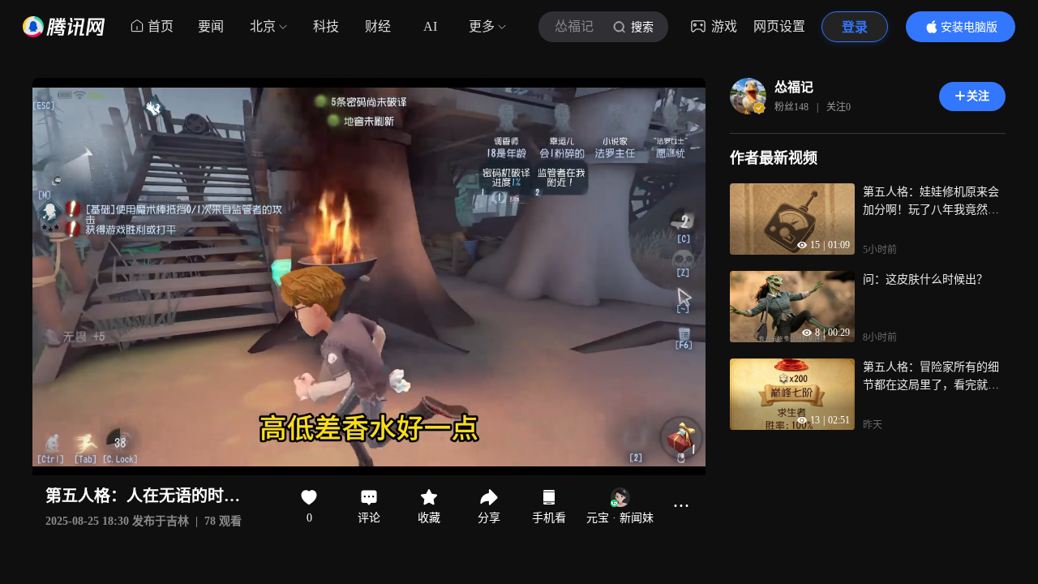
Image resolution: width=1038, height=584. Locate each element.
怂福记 (793, 87)
